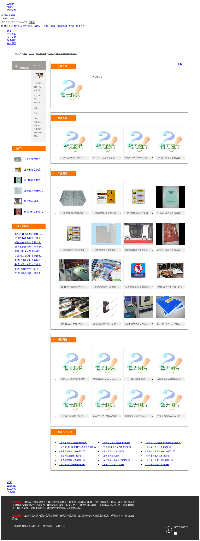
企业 (12, 18)
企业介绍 (11, 37)
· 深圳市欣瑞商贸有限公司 (157, 465)
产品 (5, 18)
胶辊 (53, 25)
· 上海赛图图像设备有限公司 (72, 460)
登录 (9, 7)
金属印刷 (62, 25)
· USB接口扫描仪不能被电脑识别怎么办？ (29, 255)
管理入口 (60, 526)
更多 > (180, 64)
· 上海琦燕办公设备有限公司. (158, 447)
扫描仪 (51, 54)
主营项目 (11, 34)
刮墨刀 (37, 25)
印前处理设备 (41, 54)
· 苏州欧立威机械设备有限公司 (116, 443)
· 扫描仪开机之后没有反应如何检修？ (29, 260)
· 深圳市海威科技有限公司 (157, 456)
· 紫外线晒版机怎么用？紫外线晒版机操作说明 (29, 247)
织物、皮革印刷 (77, 25)
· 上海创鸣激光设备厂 (112, 456)
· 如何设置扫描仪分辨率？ (27, 273)
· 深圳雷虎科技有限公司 (113, 451)
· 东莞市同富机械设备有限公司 (73, 443)
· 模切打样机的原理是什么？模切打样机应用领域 (29, 234)
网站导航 (11, 10)
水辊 (46, 25)
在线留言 (11, 43)
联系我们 (11, 40)
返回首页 (47, 526)
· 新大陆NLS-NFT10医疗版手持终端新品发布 (79, 447)
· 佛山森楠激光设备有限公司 (72, 451)
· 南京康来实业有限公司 (70, 456)
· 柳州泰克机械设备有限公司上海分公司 (163, 443)
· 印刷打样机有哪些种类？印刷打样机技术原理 (29, 238)
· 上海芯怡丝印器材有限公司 (72, 465)
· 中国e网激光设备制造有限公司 (116, 447)
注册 (15, 7)
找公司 (31, 54)
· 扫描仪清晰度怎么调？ (26, 269)
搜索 (32, 22)
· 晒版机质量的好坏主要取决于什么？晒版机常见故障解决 (29, 251)
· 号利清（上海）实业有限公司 (159, 460)
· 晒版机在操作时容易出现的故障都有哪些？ (29, 242)
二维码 (10, 3)
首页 (9, 31)
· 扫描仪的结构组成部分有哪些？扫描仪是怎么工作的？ (29, 264)
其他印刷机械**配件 (21, 25)
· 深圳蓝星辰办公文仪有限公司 (116, 460)
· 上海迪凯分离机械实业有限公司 (160, 451)
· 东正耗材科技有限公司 (113, 465)
